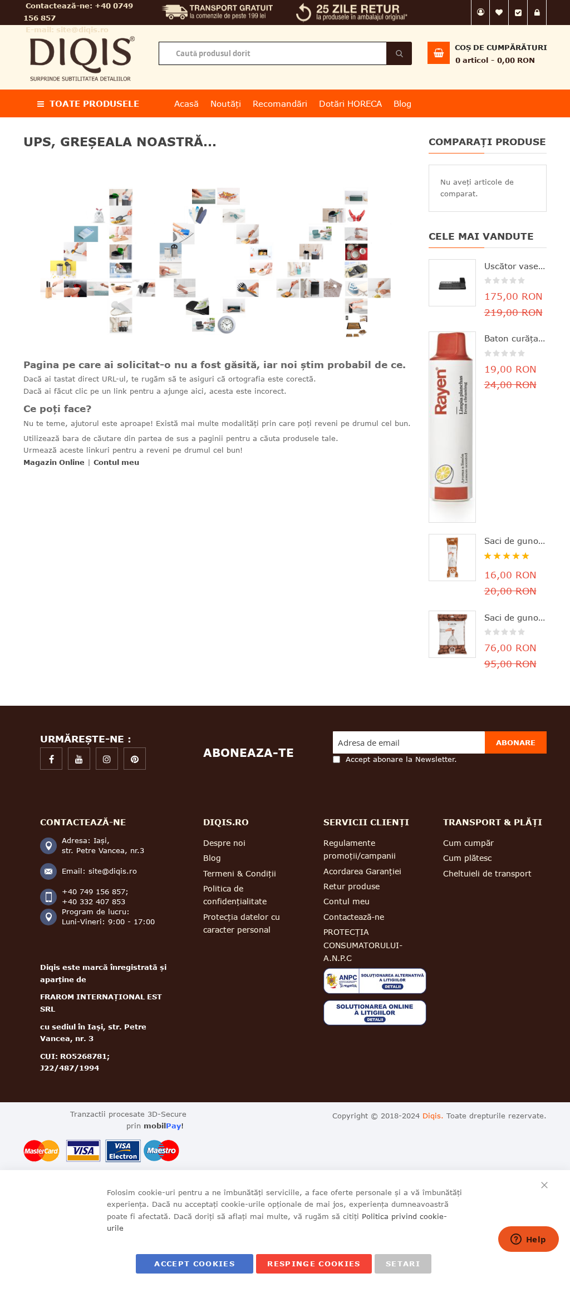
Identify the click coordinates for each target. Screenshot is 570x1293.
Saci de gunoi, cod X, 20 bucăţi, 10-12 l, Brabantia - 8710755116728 (515, 541)
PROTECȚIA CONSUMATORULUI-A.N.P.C (362, 945)
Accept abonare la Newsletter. (401, 759)
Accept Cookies (194, 1263)
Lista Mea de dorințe (499, 12)
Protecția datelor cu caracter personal (241, 923)
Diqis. (433, 1115)
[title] (51, 758)
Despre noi (224, 843)
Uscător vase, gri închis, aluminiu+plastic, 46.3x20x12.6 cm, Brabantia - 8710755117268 (515, 266)
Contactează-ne (353, 917)
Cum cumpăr (468, 843)
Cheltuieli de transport (487, 873)
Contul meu (480, 12)
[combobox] (285, 53)
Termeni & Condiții (239, 873)
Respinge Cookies (314, 1263)
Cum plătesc (467, 858)
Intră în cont (537, 12)
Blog (212, 858)
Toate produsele (94, 103)
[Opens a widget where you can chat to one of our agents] (528, 1240)
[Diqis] (82, 32)
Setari (403, 1263)
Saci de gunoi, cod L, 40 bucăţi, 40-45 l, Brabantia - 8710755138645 (515, 617)
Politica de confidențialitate (235, 895)
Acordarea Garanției (362, 871)
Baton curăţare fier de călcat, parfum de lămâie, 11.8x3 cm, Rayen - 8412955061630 (515, 338)
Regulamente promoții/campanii (359, 849)
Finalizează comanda (518, 12)
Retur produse (351, 886)
